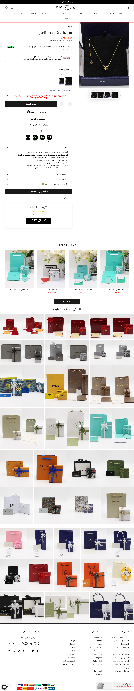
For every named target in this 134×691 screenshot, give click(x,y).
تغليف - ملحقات (96, 647)
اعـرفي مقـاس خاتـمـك (121, 661)
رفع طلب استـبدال (122, 667)
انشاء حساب (97, 671)
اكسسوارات (60, 165)
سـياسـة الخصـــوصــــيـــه (120, 651)
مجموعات (98, 657)
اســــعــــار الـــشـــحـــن (121, 640)
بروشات (72, 654)
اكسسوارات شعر (69, 661)
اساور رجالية (97, 661)
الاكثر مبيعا (98, 654)
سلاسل (72, 644)
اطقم (73, 651)
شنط (100, 644)
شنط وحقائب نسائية (67, 664)
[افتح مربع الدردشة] (4, 687)
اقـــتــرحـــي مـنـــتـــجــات (121, 657)
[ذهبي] (68, 81)
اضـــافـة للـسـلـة (31, 104)
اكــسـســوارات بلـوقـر (121, 647)
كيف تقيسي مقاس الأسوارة (118, 664)
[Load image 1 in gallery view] (114, 95)
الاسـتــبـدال (125, 644)
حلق (73, 637)
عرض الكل (67, 301)
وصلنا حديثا (98, 651)
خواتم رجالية (97, 664)
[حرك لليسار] (127, 2)
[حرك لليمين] (7, 2)
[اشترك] (6, 638)
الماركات (99, 640)
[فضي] (61, 81)
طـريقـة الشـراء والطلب (120, 637)
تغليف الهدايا (11, 95)
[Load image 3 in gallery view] (100, 95)
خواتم (73, 640)
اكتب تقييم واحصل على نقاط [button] (38, 220)
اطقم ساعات (70, 657)
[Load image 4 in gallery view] (94, 95)
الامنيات (99, 674)
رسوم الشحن (68, 40)
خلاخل (73, 647)
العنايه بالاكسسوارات (121, 654)
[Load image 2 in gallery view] (107, 95)
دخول (100, 667)
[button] (127, 7)
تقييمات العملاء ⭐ (122, 671)
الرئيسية (70, 26)
